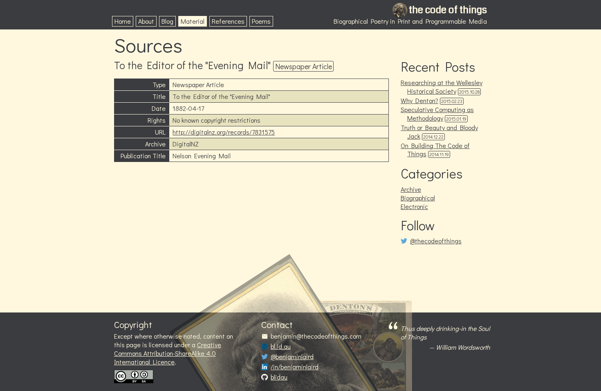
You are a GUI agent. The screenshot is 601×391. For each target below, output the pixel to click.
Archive (411, 189)
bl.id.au (281, 346)
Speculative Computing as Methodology (437, 113)
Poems (261, 21)
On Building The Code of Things (435, 149)
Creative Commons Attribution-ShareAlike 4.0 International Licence (167, 353)
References (228, 21)
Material (192, 21)
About (146, 21)
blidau (279, 377)
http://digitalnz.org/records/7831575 (224, 132)
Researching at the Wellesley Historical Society (441, 86)
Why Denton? (419, 100)
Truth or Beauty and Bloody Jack (439, 131)
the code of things (448, 10)
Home (122, 21)
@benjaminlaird (292, 357)
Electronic (414, 206)
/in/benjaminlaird (294, 367)
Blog (167, 21)
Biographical (418, 197)
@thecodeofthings (436, 241)
